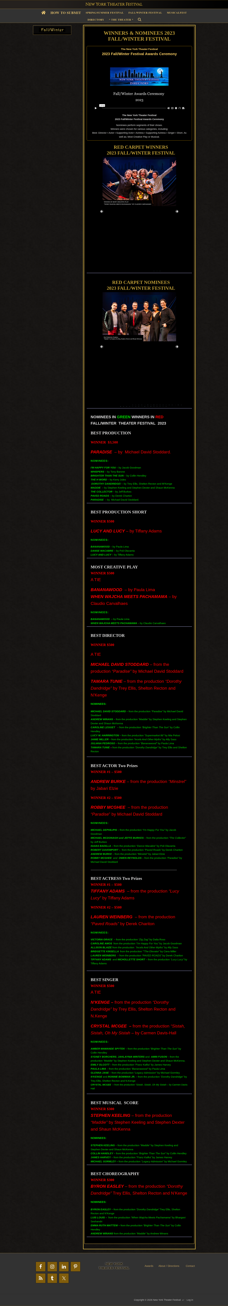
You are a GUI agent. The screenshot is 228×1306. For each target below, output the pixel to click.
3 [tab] (132, 270)
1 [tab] (126, 270)
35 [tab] (145, 405)
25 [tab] (178, 404)
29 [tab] (126, 405)
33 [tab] (138, 405)
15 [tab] (148, 404)
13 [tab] (141, 404)
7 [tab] (145, 270)
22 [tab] (169, 404)
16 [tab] (151, 404)
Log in (190, 1300)
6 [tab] (141, 270)
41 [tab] (163, 405)
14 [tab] (145, 404)
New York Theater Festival (114, 4)
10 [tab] (154, 270)
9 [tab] (151, 270)
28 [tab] (123, 405)
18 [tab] (157, 404)
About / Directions (168, 1265)
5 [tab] (138, 270)
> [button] (177, 212)
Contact (190, 1265)
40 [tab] (160, 405)
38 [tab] (154, 405)
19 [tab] (160, 404)
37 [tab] (151, 405)
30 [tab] (129, 405)
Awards (149, 1265)
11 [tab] (157, 270)
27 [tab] (120, 405)
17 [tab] (154, 404)
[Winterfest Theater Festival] (52, 31)
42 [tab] (166, 405)
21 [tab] (166, 404)
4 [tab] (135, 270)
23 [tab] (172, 404)
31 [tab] (132, 405)
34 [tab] (141, 405)
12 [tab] (160, 270)
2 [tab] (129, 270)
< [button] (102, 212)
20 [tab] (163, 404)
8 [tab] (148, 270)
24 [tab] (175, 404)
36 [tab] (148, 405)
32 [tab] (135, 405)
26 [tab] (181, 404)
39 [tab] (157, 405)
